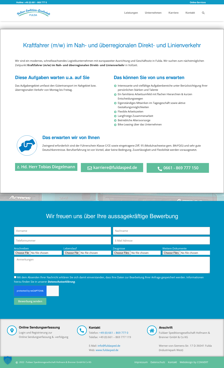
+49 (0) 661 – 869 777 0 (113, 332)
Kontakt (190, 13)
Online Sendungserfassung (39, 327)
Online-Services (198, 2)
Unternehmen (153, 13)
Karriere (173, 13)
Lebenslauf (70, 248)
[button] (203, 13)
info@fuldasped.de (109, 345)
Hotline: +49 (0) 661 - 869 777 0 (31, 2)
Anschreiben (21, 248)
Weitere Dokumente (174, 248)
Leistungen (131, 13)
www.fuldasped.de (107, 350)
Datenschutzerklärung (61, 281)
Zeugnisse (119, 248)
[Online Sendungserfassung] (12, 330)
